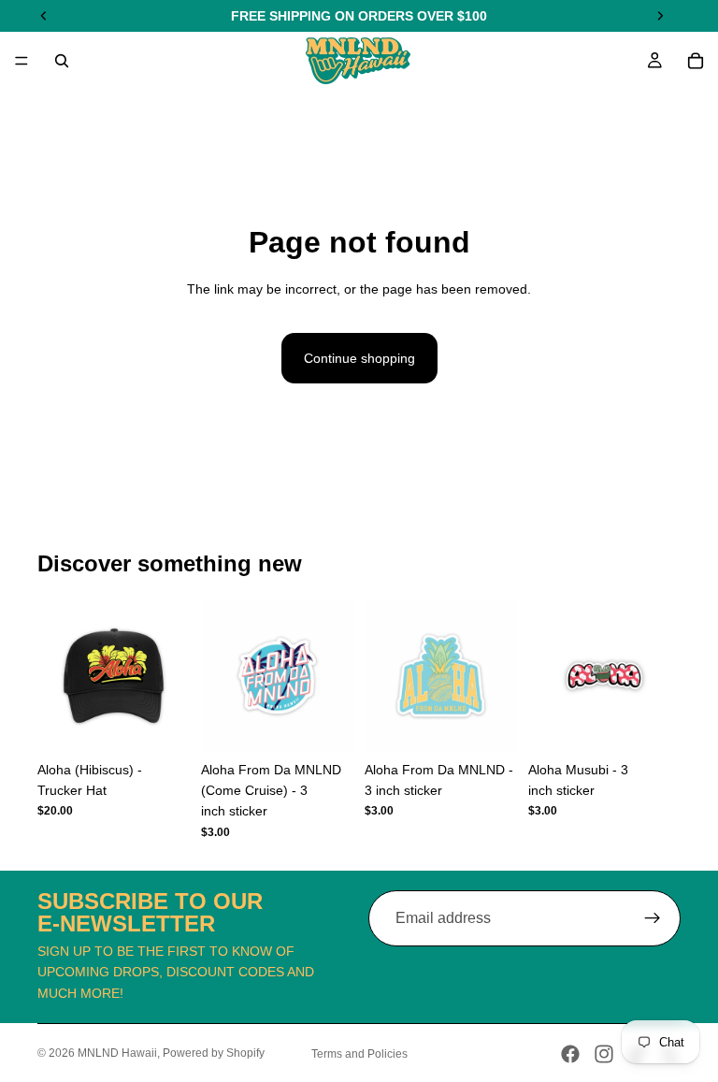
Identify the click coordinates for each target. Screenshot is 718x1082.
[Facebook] (570, 1054)
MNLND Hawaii (117, 1053)
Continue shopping (359, 358)
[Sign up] (652, 918)
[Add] (161, 723)
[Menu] (21, 60)
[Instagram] (604, 1054)
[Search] (61, 60)
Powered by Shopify (214, 1053)
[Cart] (695, 60)
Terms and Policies (359, 1053)
